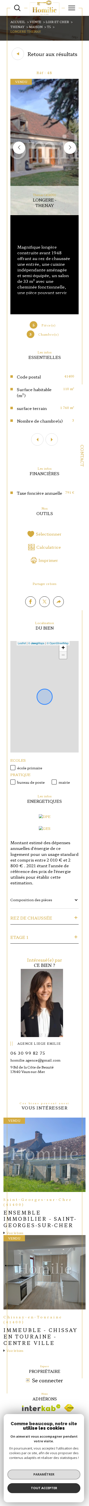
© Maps (36, 643)
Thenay (17, 27)
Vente (35, 22)
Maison (36, 27)
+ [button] (63, 647)
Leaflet (22, 643)
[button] (70, 148)
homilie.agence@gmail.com (35, 1060)
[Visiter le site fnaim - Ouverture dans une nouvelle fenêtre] (69, 1408)
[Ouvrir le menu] (72, 8)
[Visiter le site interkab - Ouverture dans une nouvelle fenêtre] (41, 1407)
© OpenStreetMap (57, 643)
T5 (49, 27)
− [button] (63, 655)
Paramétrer (43, 1474)
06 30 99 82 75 (27, 1053)
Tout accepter (44, 1488)
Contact (82, 456)
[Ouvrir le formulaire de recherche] (17, 7)
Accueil (17, 22)
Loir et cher (57, 22)
